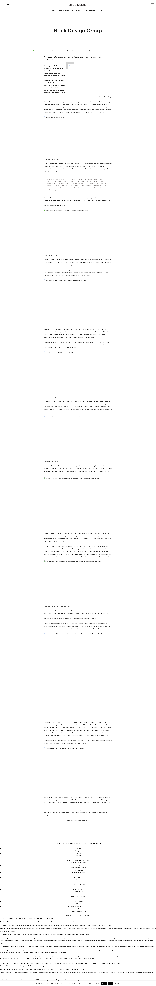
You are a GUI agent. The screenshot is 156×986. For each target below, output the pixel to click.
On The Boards (77, 10)
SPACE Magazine (91, 10)
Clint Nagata (48, 66)
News (54, 10)
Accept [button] (104, 983)
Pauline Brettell (49, 59)
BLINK (49, 265)
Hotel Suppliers (64, 10)
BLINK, (105, 342)
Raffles (60, 554)
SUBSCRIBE (8, 4)
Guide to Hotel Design (105, 97)
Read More (117, 983)
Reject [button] (110, 983)
